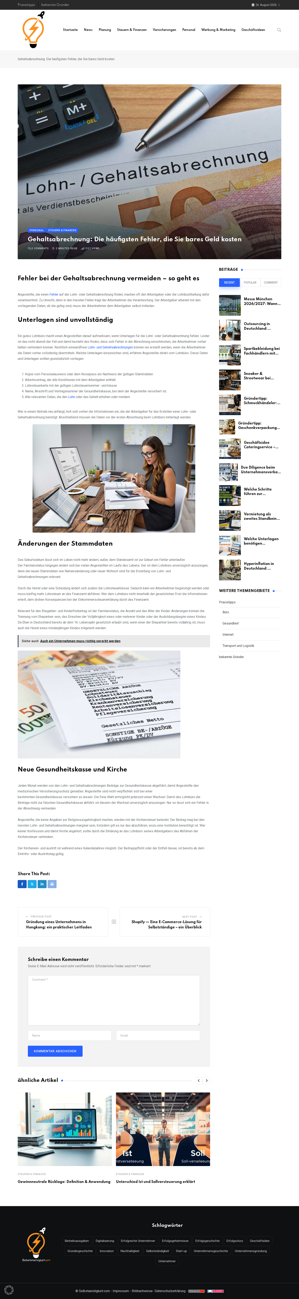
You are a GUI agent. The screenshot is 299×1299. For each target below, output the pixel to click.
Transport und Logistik (238, 646)
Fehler (53, 294)
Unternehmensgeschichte (211, 1251)
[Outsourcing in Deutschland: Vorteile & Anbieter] (230, 330)
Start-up (181, 1251)
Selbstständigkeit (157, 1251)
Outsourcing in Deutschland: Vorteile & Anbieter (261, 328)
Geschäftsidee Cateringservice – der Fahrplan (259, 447)
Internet (228, 634)
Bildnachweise (142, 1291)
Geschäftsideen (253, 30)
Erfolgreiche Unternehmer (138, 1241)
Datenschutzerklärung (170, 1291)
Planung (105, 30)
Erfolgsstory (235, 1241)
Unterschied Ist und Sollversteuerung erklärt (155, 1182)
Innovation (107, 1251)
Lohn (71, 397)
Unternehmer (167, 1261)
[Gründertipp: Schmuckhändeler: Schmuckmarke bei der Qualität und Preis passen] (230, 404)
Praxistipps (26, 5)
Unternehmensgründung (251, 1251)
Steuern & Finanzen (132, 30)
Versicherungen (164, 30)
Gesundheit (231, 623)
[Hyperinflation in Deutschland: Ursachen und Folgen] (230, 570)
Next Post (189, 916)
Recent (229, 282)
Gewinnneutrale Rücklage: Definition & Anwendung (64, 1182)
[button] (198, 1080)
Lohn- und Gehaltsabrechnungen (111, 347)
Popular (250, 282)
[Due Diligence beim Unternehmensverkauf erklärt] (228, 472)
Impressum (121, 1291)
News (88, 30)
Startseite (70, 30)
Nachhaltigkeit (130, 1251)
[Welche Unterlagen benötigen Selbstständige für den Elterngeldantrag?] (230, 545)
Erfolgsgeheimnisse (175, 1241)
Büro (226, 612)
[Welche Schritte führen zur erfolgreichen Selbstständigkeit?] (230, 495)
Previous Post (41, 916)
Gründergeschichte (80, 1251)
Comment (271, 282)
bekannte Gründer (55, 5)
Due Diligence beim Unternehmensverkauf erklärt (261, 472)
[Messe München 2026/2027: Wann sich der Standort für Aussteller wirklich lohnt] (230, 305)
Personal (188, 30)
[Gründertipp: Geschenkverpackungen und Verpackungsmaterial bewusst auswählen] (227, 426)
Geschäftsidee (260, 1241)
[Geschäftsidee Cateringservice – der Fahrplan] (230, 448)
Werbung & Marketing (218, 30)
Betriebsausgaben (77, 1241)
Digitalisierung (105, 1241)
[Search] (279, 29)
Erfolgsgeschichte (207, 1241)
